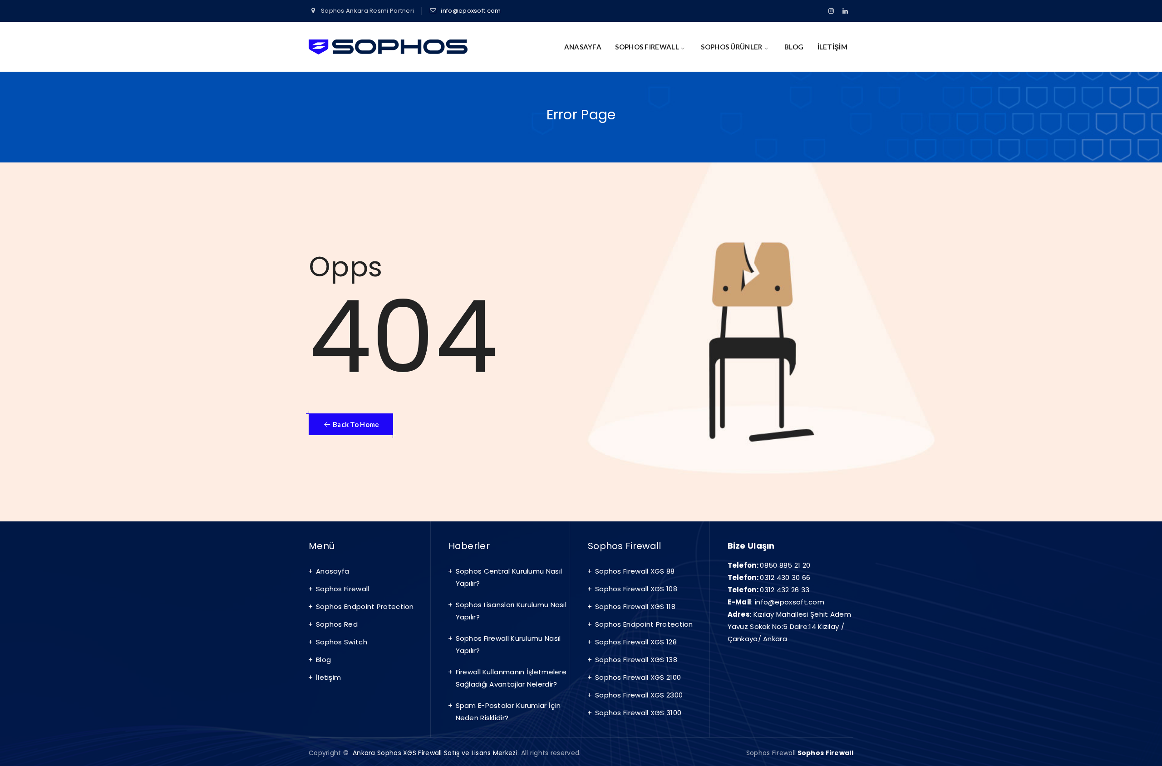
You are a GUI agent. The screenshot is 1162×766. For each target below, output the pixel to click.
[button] (351, 424)
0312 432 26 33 (784, 589)
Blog (323, 659)
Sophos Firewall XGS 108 (636, 589)
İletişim (328, 677)
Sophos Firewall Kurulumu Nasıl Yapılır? (508, 644)
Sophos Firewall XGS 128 (636, 642)
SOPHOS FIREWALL (647, 47)
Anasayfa (332, 571)
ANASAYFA (582, 47)
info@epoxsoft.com (471, 10)
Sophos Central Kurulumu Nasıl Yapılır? (509, 577)
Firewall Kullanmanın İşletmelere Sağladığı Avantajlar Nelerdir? (511, 678)
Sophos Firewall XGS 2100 (638, 677)
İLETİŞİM (832, 47)
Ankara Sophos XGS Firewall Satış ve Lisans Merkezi (435, 752)
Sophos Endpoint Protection (365, 606)
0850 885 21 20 (785, 565)
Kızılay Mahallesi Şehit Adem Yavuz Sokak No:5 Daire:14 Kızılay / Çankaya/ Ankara (790, 626)
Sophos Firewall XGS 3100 (638, 712)
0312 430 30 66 (785, 577)
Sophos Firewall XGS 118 (635, 606)
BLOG (793, 47)
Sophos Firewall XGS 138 (636, 659)
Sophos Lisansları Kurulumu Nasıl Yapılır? (511, 611)
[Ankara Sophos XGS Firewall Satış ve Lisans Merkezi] (388, 47)
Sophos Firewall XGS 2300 (639, 695)
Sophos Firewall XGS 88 (635, 571)
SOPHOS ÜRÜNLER (731, 47)
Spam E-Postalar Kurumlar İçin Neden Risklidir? (508, 711)
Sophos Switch (341, 642)
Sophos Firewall (342, 589)
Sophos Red (337, 624)
